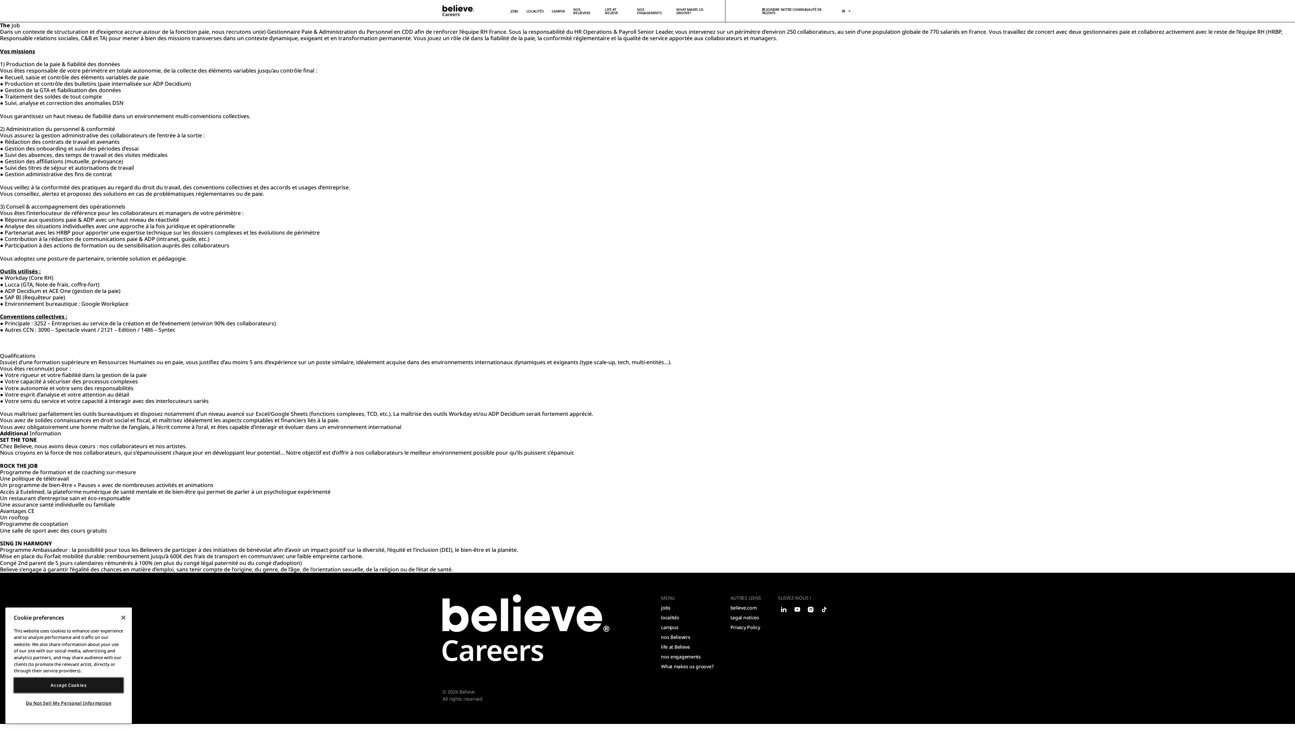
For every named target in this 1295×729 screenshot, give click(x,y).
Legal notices (744, 617)
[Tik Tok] (823, 609)
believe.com (743, 607)
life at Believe (611, 11)
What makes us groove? (689, 11)
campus (558, 11)
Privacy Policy (745, 627)
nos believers (581, 11)
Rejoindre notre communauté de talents (792, 11)
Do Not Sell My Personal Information (69, 703)
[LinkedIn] (783, 609)
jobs (514, 11)
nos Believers (675, 637)
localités (535, 11)
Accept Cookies (68, 685)
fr (843, 11)
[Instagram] (810, 609)
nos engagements (649, 11)
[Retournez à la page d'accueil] (525, 627)
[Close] (123, 617)
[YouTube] (797, 609)
